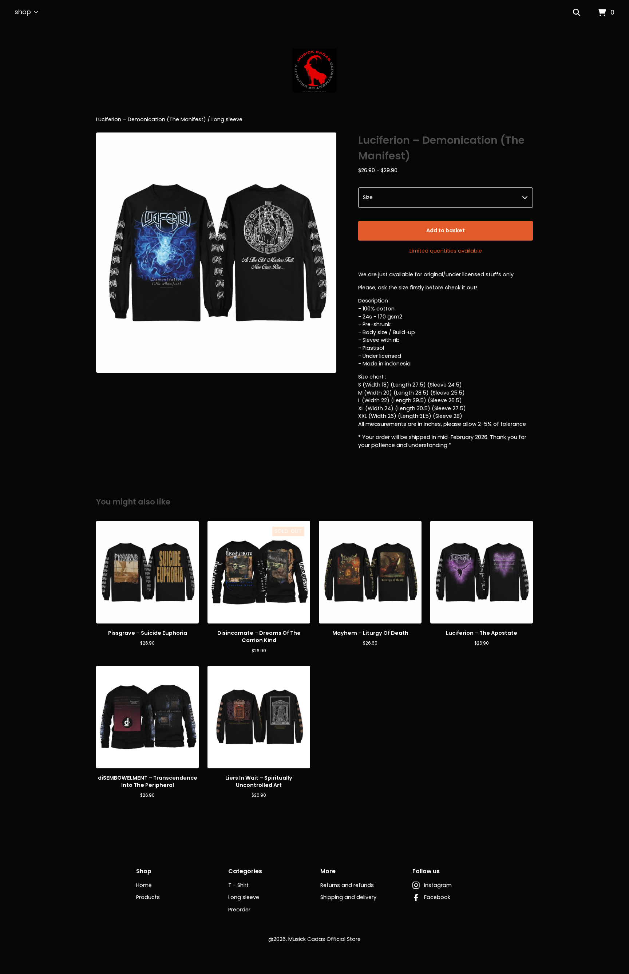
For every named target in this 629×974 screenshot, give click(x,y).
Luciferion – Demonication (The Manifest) (151, 119)
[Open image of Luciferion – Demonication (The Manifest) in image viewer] (216, 252)
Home (144, 885)
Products (148, 897)
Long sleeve (226, 119)
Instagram (438, 885)
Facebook (437, 897)
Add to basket (445, 230)
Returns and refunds (347, 885)
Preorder (239, 909)
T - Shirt (238, 885)
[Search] (576, 13)
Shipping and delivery (348, 897)
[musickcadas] (314, 70)
